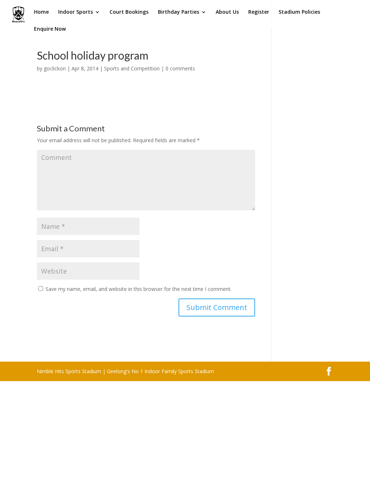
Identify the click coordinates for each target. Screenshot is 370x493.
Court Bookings (129, 12)
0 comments (180, 68)
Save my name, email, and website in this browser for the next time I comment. (139, 288)
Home (41, 12)
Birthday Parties (178, 12)
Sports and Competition (132, 68)
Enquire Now (50, 29)
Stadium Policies (299, 12)
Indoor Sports (75, 12)
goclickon (55, 68)
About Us (227, 12)
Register (258, 12)
